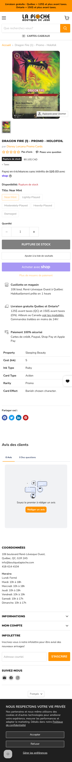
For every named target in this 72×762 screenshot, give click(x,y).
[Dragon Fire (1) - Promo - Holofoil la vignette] (6, 127)
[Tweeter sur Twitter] (11, 417)
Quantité (7, 223)
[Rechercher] (65, 28)
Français (34, 694)
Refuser (35, 744)
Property (9, 353)
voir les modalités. (53, 315)
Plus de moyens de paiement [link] (36, 275)
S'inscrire (59, 657)
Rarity (7, 383)
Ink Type (8, 368)
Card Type (9, 375)
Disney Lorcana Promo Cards (24, 146)
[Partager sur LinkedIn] (18, 417)
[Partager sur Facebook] (4, 417)
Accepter (35, 734)
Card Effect (10, 391)
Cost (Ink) (9, 360)
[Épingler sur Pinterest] (25, 417)
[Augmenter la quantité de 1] (34, 232)
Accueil (6, 45)
